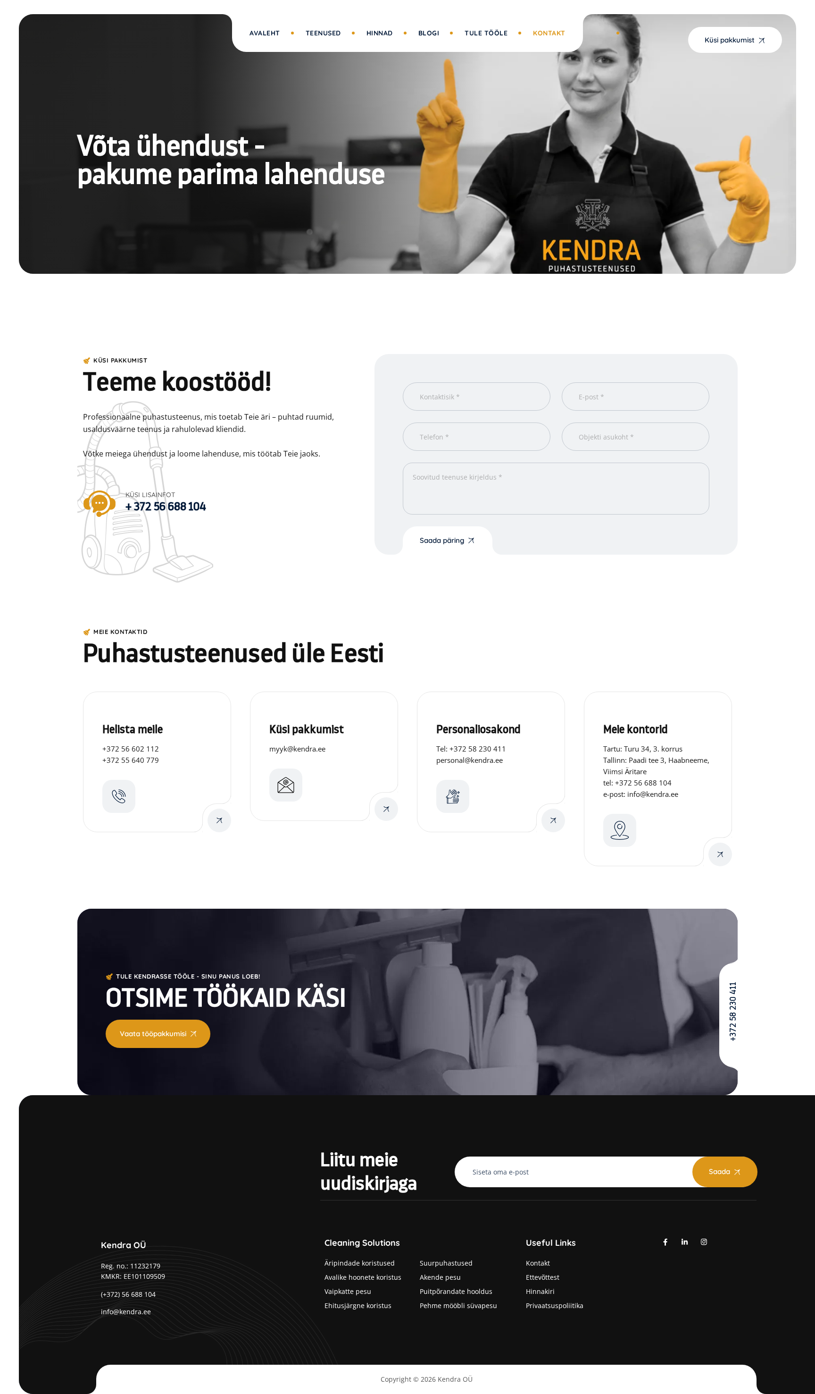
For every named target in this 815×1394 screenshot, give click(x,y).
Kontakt (549, 33)
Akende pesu (440, 1277)
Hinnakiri (540, 1291)
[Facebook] (665, 1241)
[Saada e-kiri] (386, 809)
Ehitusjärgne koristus (357, 1305)
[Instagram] (704, 1241)
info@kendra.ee (126, 1311)
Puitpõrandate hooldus (456, 1291)
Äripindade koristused (359, 1263)
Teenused (323, 33)
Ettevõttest (542, 1277)
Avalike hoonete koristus (362, 1277)
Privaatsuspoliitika (554, 1305)
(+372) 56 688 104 (128, 1294)
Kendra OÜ (455, 1379)
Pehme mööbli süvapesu (458, 1305)
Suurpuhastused (446, 1263)
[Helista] (219, 820)
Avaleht (264, 33)
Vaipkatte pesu (347, 1291)
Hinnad (379, 33)
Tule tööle (486, 33)
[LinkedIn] (685, 1241)
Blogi (429, 33)
